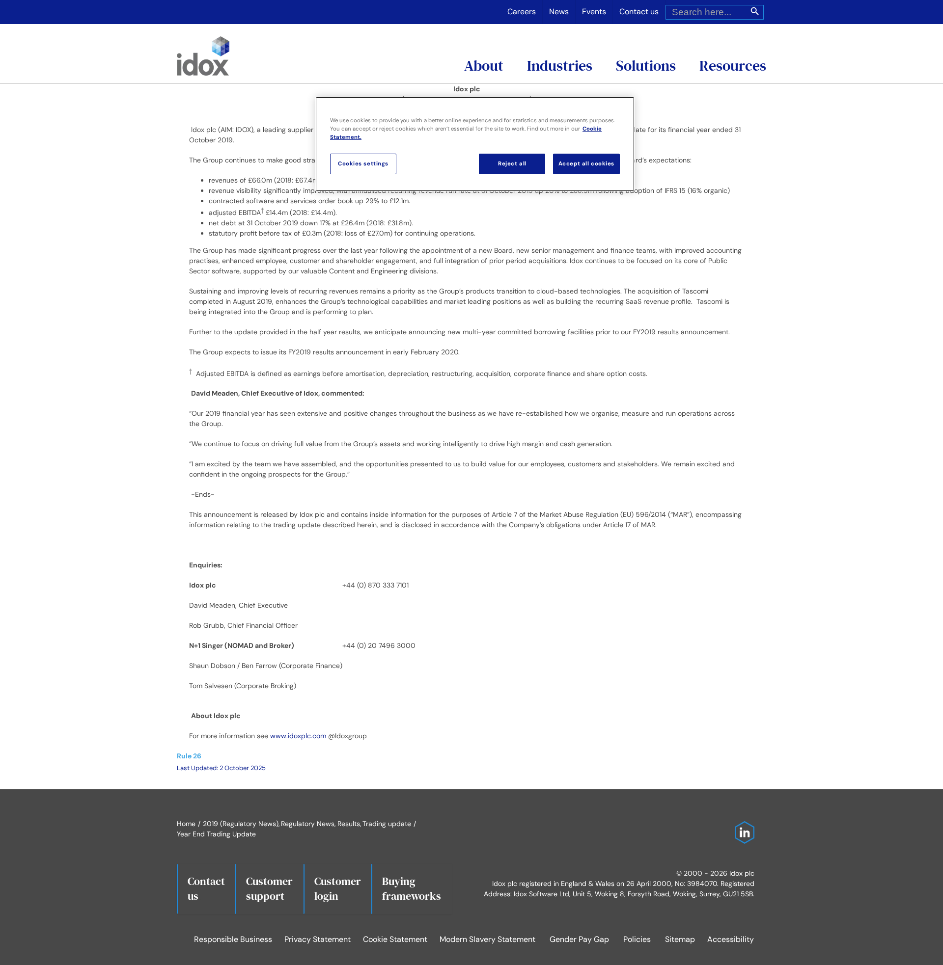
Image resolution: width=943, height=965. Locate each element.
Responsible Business (233, 939)
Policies (637, 939)
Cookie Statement (395, 939)
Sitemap (680, 939)
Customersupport (269, 888)
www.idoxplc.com (298, 735)
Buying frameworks (411, 888)
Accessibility (730, 939)
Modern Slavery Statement (487, 939)
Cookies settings (363, 163)
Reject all (512, 163)
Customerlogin (337, 888)
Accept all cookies (586, 163)
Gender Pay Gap (579, 939)
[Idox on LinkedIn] (742, 826)
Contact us (206, 888)
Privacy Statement (317, 939)
